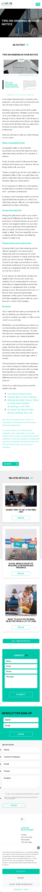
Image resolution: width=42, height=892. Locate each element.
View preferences (21, 884)
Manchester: (26, 841)
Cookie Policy (18, 889)
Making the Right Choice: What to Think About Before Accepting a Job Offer (22, 403)
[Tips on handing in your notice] (21, 77)
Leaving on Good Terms (19, 394)
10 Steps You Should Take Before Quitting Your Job (20, 411)
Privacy (26, 889)
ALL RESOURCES (21, 641)
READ (21, 518)
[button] (38, 847)
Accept (21, 871)
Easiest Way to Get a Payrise (22, 397)
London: (26, 836)
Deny (21, 878)
